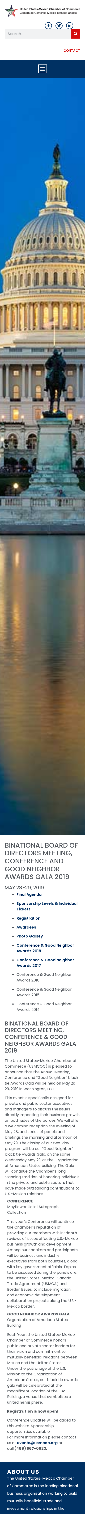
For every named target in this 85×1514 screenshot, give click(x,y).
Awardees (26, 927)
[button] (42, 68)
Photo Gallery (30, 936)
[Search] (75, 34)
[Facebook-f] (48, 25)
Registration (28, 918)
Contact (72, 50)
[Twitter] (59, 25)
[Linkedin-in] (69, 25)
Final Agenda (29, 894)
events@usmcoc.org (37, 1443)
